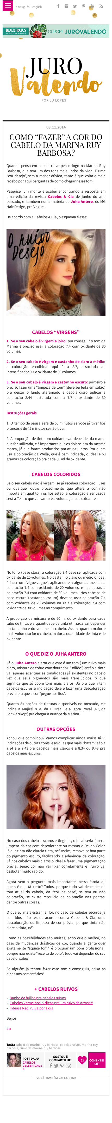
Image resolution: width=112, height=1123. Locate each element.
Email (68, 1065)
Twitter (56, 1065)
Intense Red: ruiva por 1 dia (31, 1007)
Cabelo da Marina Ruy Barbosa (37, 1044)
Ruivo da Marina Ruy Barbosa (40, 1048)
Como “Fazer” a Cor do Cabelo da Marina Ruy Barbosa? (55, 145)
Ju (37, 1058)
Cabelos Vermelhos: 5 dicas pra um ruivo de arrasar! (51, 1002)
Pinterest (62, 1065)
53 (82, 1060)
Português (22, 6)
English (37, 6)
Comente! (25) (96, 1061)
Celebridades (32, 1067)
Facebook (51, 1065)
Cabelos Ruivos (70, 1044)
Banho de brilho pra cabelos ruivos (38, 997)
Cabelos (29, 1062)
